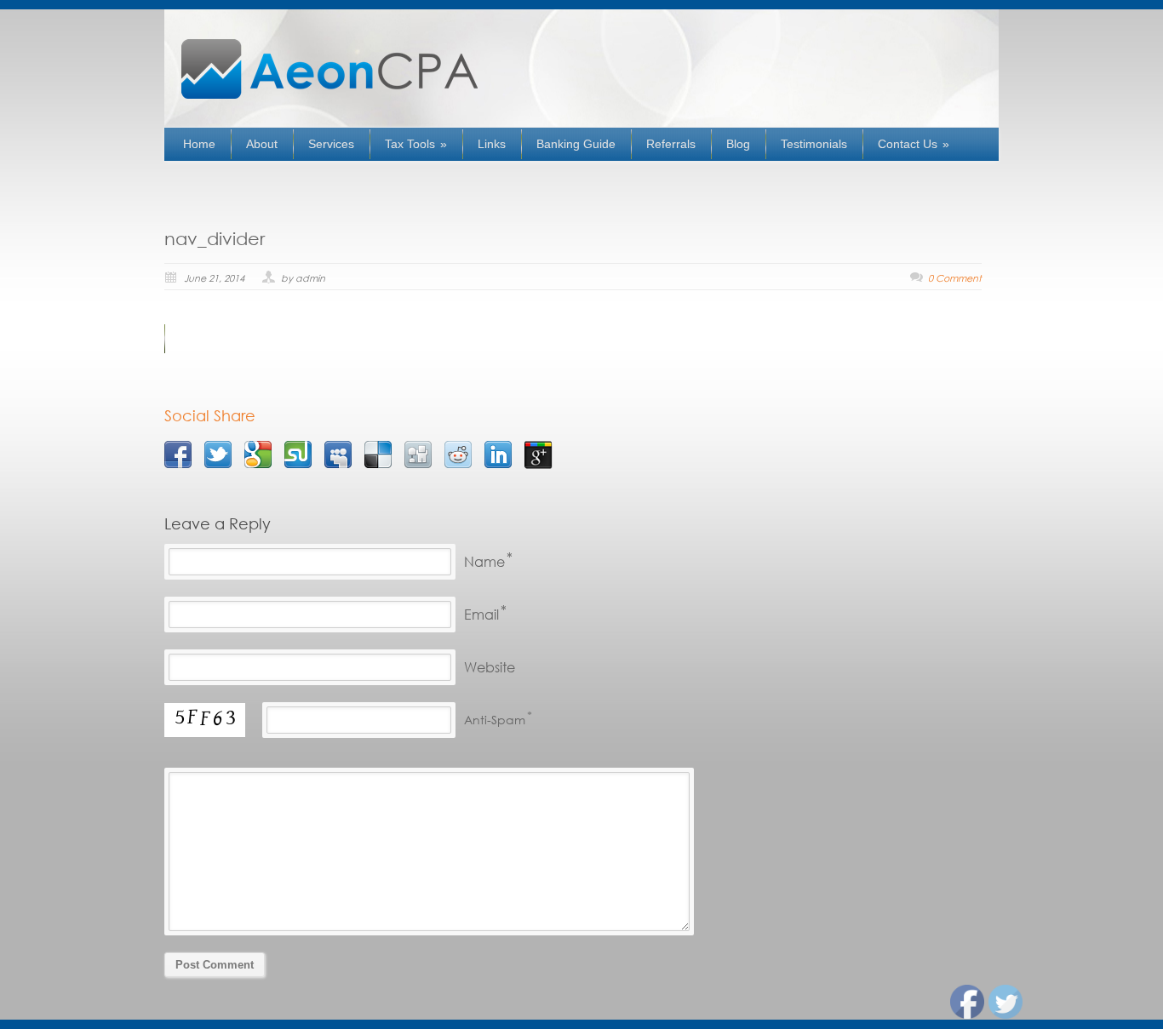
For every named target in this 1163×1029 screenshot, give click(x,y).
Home (199, 144)
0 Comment (955, 278)
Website (489, 667)
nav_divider (214, 238)
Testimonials (814, 144)
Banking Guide (576, 144)
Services (331, 144)
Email (481, 614)
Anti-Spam (494, 720)
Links (492, 144)
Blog (738, 144)
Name (484, 561)
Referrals (671, 144)
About (262, 144)
